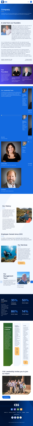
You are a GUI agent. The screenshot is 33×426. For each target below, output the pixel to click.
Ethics (25, 362)
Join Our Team (6, 397)
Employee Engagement (17, 351)
